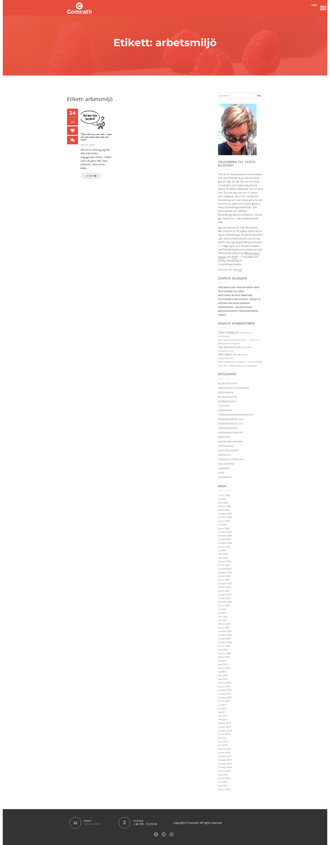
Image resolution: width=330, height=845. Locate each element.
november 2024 (225, 535)
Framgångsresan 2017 (231, 423)
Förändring (225, 410)
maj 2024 (222, 550)
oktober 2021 (224, 598)
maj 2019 (222, 660)
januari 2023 (224, 579)
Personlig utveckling (231, 459)
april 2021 (223, 616)
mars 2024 (223, 557)
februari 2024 (224, 561)
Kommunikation (227, 428)
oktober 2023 (224, 576)
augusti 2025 (224, 520)
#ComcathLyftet (227, 383)
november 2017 (225, 690)
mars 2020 (223, 649)
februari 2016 (224, 748)
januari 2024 (224, 565)
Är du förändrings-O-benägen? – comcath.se (238, 339)
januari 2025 (224, 528)
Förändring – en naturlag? (235, 307)
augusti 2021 (224, 605)
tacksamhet (225, 477)
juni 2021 (222, 609)
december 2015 (225, 756)
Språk (221, 472)
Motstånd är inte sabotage (235, 295)
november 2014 (225, 763)
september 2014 (225, 767)
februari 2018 (224, 682)
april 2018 (223, 675)
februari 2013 (224, 789)
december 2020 (225, 631)
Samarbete (224, 468)
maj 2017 (222, 712)
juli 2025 (222, 524)
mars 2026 (223, 502)
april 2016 (223, 741)
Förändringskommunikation (235, 414)
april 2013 (223, 782)
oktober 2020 (224, 638)
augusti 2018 (224, 668)
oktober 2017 (224, 693)
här (240, 269)
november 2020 (225, 634)
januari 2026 (224, 509)
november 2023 (225, 572)
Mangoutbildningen (230, 441)
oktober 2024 (224, 539)
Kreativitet (224, 437)
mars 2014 (223, 774)
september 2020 (225, 642)
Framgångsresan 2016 (231, 419)
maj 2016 (222, 737)
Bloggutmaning (227, 396)
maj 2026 (222, 498)
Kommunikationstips (230, 432)
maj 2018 (222, 671)
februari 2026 (224, 506)
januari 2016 (224, 752)
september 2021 (225, 601)
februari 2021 (224, 623)
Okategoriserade (228, 450)
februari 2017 (224, 723)
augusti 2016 (224, 734)
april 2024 (223, 553)
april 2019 (223, 664)
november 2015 (225, 759)
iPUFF (234, 256)
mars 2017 (223, 719)
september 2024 (225, 542)
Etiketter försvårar (231, 343)
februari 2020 (224, 653)
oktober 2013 (224, 778)
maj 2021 (222, 612)
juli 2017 (222, 704)
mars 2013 (223, 785)
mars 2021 (223, 620)
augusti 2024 (224, 546)
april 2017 (223, 715)
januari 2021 (224, 627)
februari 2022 (224, 587)
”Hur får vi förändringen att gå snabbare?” (238, 365)
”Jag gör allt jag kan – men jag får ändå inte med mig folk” (96, 137)
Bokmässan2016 (227, 401)
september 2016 (225, 730)
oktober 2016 (224, 726)
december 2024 (225, 531)
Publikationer (226, 463)
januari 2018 (224, 686)
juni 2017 (222, 708)
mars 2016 (223, 745)
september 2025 (225, 517)
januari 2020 (224, 656)
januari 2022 (224, 590)
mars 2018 (223, 679)
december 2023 (225, 568)
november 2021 (225, 594)
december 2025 (225, 513)
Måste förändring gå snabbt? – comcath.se (237, 361)
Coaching (223, 405)
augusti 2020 (224, 645)
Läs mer (90, 175)
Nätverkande (225, 445)
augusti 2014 (224, 770)
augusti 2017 (224, 701)
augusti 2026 (224, 495)
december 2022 (225, 583)
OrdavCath (224, 454)
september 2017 (225, 697)
